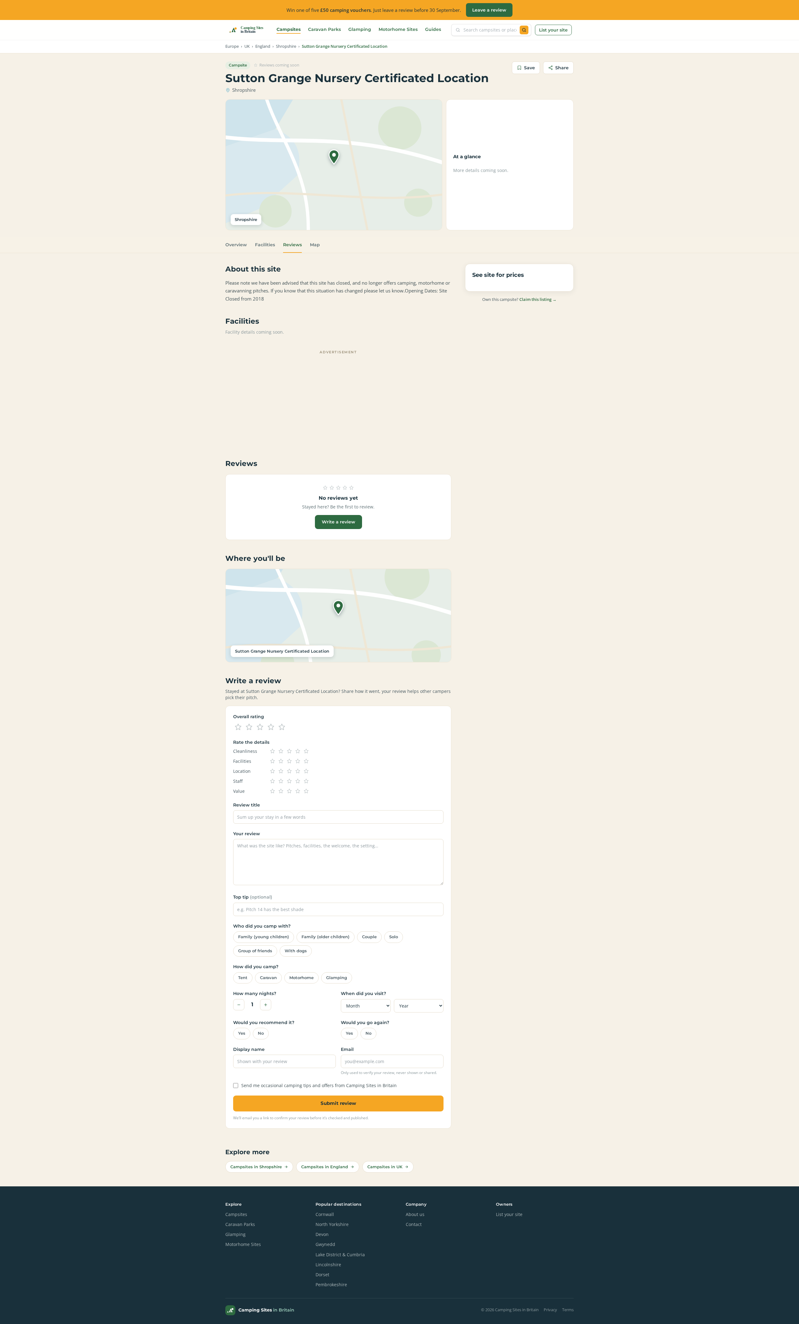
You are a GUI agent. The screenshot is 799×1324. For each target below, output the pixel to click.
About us (415, 1214)
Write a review (338, 522)
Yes (241, 1033)
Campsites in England (324, 1166)
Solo (393, 936)
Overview (236, 244)
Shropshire (286, 46)
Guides (433, 29)
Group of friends (255, 951)
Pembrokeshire (331, 1284)
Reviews (292, 244)
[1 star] (238, 727)
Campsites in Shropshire (256, 1166)
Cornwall (325, 1214)
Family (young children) (263, 936)
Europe (232, 46)
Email (347, 1049)
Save (529, 67)
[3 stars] (260, 727)
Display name (249, 1049)
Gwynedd (325, 1244)
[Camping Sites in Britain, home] (248, 30)
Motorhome (301, 977)
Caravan (268, 977)
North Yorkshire (332, 1224)
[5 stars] (282, 727)
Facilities (265, 244)
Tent (243, 977)
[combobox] (490, 30)
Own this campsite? (519, 299)
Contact (414, 1224)
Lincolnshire (328, 1265)
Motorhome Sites (398, 29)
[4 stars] (271, 727)
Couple (369, 936)
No (261, 1033)
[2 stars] (249, 727)
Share (562, 67)
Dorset (322, 1274)
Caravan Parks (324, 29)
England (262, 46)
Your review (246, 833)
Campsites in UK (384, 1166)
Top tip (252, 897)
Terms (568, 1309)
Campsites (289, 29)
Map (315, 244)
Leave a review (489, 10)
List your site (553, 30)
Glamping (359, 29)
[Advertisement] (338, 400)
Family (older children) (325, 936)
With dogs (296, 951)
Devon (322, 1234)
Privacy (550, 1309)
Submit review (338, 1103)
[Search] (524, 30)
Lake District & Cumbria (340, 1255)
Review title (246, 804)
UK (247, 46)
